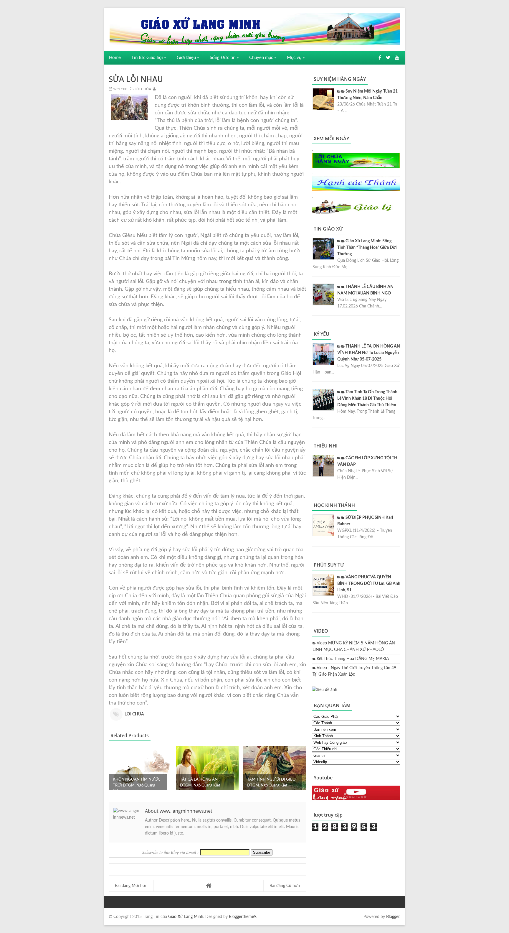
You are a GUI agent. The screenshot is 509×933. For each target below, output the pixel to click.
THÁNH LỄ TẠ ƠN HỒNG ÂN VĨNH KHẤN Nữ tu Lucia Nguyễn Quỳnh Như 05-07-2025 (368, 352)
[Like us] (380, 58)
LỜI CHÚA (142, 89)
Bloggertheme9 (242, 917)
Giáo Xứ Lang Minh (185, 917)
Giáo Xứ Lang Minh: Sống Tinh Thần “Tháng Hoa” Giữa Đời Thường (367, 247)
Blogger (392, 917)
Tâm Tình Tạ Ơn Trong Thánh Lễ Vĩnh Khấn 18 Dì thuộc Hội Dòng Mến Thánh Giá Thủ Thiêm (367, 398)
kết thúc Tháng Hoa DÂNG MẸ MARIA (353, 659)
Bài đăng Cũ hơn (285, 886)
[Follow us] (388, 58)
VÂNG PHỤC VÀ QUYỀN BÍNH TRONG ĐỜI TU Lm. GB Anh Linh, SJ (368, 583)
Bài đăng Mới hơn (131, 886)
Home (115, 57)
